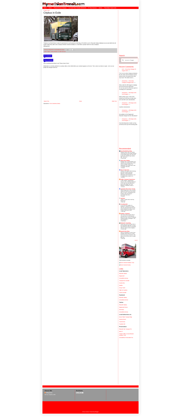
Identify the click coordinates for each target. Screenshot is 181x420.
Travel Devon (122, 321)
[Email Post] (67, 49)
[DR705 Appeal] (127, 257)
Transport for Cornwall (124, 280)
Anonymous (124, 80)
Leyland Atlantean (54, 51)
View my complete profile (50, 394)
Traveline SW (122, 324)
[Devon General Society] (125, 265)
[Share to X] (72, 49)
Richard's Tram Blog (126, 223)
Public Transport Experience (128, 179)
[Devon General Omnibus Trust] (126, 262)
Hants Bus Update (125, 160)
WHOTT (121, 331)
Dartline (121, 285)
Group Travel (122, 287)
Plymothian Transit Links (110, 7)
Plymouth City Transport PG (125, 329)
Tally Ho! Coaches (123, 290)
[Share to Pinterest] (75, 49)
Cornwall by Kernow (123, 278)
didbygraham (51, 49)
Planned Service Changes (60, 7)
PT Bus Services (92, 7)
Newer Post (46, 101)
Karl (123, 69)
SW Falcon (121, 309)
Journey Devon (122, 319)
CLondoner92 (124, 204)
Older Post (114, 101)
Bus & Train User (125, 169)
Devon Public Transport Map (125, 317)
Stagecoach (121, 275)
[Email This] (70, 49)
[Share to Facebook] (74, 49)
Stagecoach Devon (123, 307)
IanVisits (123, 198)
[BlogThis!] (71, 49)
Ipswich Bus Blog (125, 231)
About (45, 7)
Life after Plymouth (62, 51)
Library (100, 7)
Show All (136, 240)
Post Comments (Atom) (55, 103)
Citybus (48, 51)
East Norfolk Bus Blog (126, 151)
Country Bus (122, 283)
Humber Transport (125, 213)
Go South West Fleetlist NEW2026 (77, 7)
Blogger (97, 411)
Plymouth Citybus (123, 273)
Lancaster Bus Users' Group (128, 188)
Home (50, 7)
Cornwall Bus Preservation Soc (126, 337)
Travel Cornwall (122, 292)
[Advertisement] (128, 31)
